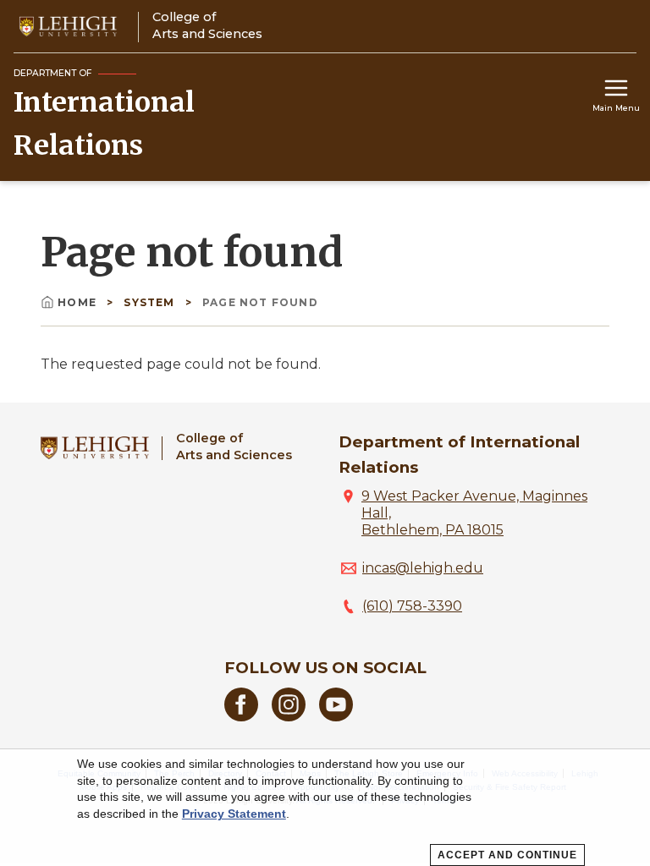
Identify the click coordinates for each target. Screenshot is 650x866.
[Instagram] (289, 717)
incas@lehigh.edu (422, 568)
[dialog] (325, 807)
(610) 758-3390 (412, 606)
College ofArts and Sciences (234, 446)
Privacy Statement (234, 813)
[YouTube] (336, 717)
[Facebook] (241, 717)
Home (79, 302)
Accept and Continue (507, 855)
